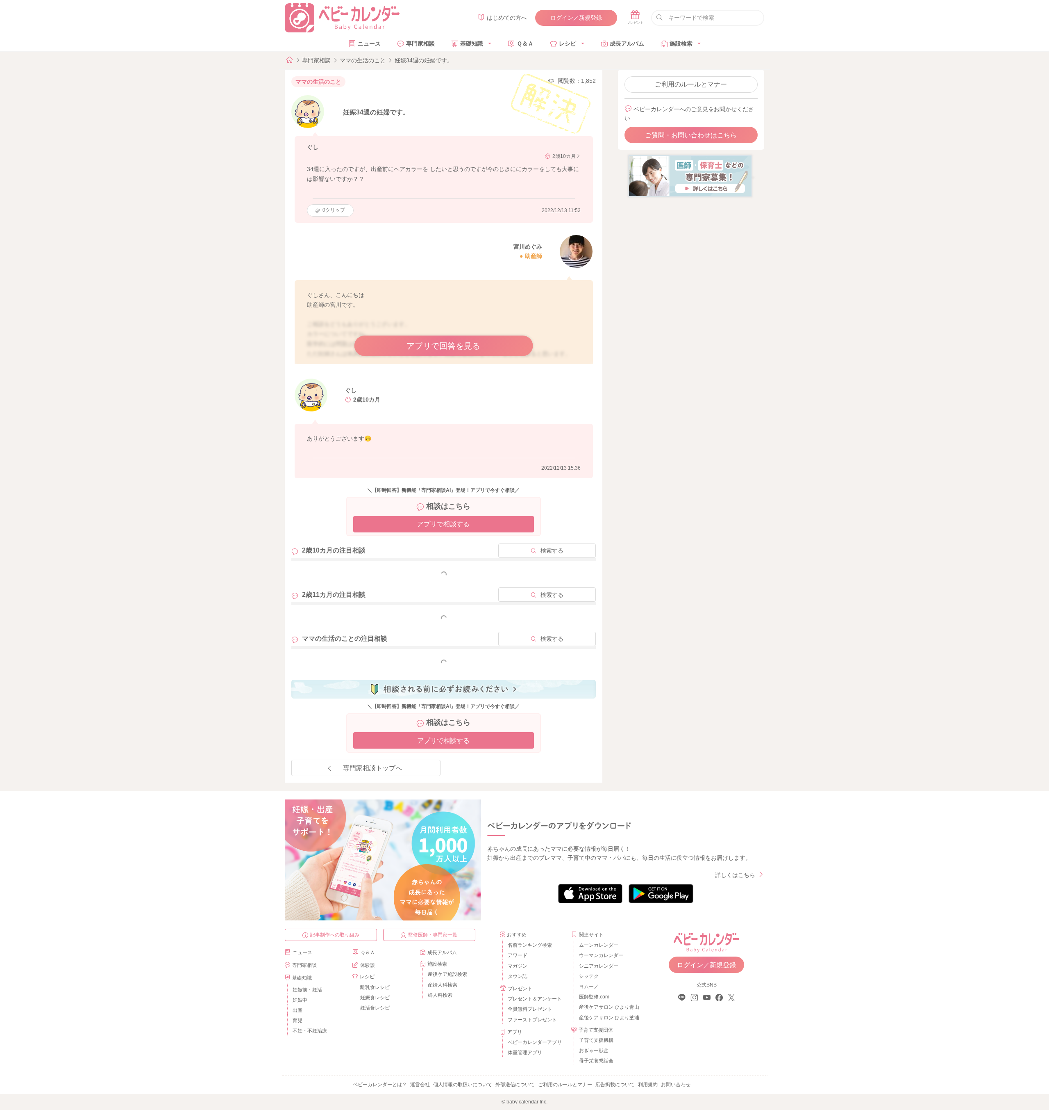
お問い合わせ (675, 1084)
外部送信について (515, 1084)
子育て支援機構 (596, 1040)
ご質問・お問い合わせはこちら (691, 135)
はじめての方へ (507, 17)
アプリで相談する (443, 524)
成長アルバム (627, 43)
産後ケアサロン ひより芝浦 (608, 1018)
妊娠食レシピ (375, 997)
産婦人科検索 (442, 985)
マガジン (517, 966)
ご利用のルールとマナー (691, 84)
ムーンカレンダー (598, 945)
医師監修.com (594, 997)
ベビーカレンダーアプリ (535, 1042)
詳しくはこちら (735, 875)
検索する (551, 550)
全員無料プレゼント (530, 1009)
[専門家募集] (690, 175)
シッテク (589, 976)
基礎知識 (471, 43)
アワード (517, 955)
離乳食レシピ (375, 987)
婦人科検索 (440, 995)
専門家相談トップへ (372, 768)
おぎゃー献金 (594, 1050)
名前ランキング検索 (530, 945)
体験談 (367, 965)
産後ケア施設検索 (447, 974)
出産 (297, 1010)
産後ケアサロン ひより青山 (608, 1007)
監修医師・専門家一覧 (432, 935)
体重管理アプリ (525, 1052)
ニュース (369, 43)
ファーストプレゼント (532, 1020)
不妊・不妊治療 (310, 1031)
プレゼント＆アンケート (535, 999)
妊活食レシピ (375, 1008)
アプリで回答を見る (443, 345)
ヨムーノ (589, 986)
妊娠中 (300, 1000)
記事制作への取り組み (334, 935)
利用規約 (648, 1084)
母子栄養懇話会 (596, 1061)
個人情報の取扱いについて (462, 1084)
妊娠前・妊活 (307, 990)
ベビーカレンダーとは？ (380, 1084)
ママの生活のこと (363, 60)
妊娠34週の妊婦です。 (424, 60)
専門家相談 (420, 43)
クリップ (333, 210)
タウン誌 (517, 976)
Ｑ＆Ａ (525, 43)
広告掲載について (615, 1084)
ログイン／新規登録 (576, 17)
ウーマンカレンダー (601, 955)
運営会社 (420, 1084)
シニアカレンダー (598, 966)
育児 (297, 1020)
